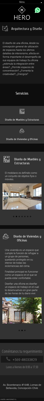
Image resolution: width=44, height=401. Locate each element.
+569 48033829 (25, 360)
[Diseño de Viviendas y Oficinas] (22, 126)
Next (37, 198)
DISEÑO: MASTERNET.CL (8, 399)
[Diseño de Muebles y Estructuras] (22, 107)
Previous (6, 198)
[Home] (22, 19)
